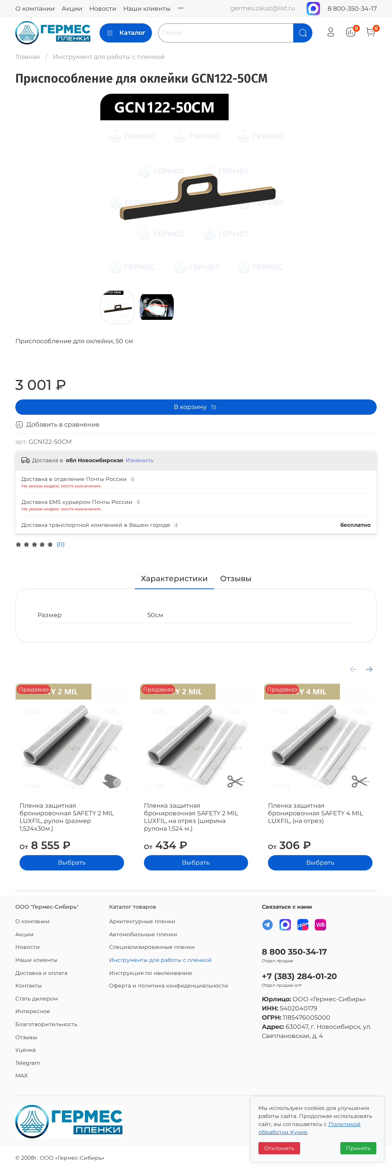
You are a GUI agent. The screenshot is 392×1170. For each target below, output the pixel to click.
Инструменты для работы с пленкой (160, 960)
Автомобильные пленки (143, 934)
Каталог (132, 32)
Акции (72, 8)
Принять (358, 1148)
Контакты (28, 985)
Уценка (25, 1049)
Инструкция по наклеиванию (150, 973)
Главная (27, 56)
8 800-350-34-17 (352, 8)
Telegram (27, 1062)
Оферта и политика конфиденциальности (168, 985)
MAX (21, 1075)
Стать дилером (36, 998)
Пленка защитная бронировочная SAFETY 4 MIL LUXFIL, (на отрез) (315, 813)
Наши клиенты (147, 8)
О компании (35, 8)
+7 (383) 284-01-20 (299, 976)
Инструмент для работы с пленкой (109, 56)
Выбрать (72, 862)
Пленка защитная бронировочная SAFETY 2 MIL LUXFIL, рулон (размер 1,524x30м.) (67, 817)
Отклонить (279, 1148)
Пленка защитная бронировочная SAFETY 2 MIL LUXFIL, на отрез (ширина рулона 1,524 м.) (191, 817)
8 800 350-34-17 (294, 952)
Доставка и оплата (41, 973)
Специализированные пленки (152, 946)
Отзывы (26, 1037)
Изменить (140, 460)
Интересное (32, 1011)
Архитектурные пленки (142, 921)
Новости (102, 8)
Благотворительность (46, 1024)
